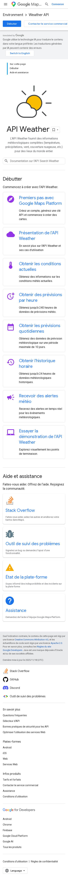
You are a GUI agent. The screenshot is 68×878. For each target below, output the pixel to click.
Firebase (7, 830)
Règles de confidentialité (44, 861)
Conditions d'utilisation (15, 796)
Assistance (16, 610)
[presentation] (34, 179)
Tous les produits (12, 847)
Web (5, 758)
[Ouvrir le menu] (5, 4)
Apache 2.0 (56, 643)
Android (7, 747)
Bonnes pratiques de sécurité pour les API (25, 726)
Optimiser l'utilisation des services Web (24, 732)
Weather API (39, 15)
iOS (5, 753)
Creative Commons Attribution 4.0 (31, 639)
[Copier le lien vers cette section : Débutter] (26, 179)
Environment (13, 15)
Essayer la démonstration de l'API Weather (40, 436)
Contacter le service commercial (20, 785)
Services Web (10, 764)
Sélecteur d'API (11, 721)
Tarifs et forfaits (12, 779)
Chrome (7, 824)
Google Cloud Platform (15, 835)
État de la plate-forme (26, 577)
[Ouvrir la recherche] (47, 4)
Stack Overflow (20, 510)
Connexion (58, 4)
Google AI (8, 841)
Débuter (12, 23)
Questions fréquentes (15, 715)
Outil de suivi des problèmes (33, 543)
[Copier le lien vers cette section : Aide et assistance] (46, 477)
